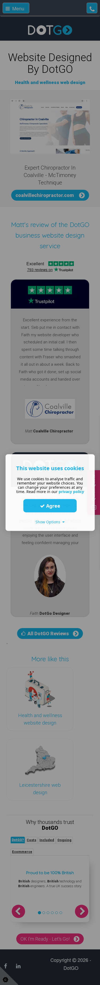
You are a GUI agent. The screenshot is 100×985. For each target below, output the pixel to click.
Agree (52, 505)
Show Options (48, 521)
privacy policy (71, 491)
